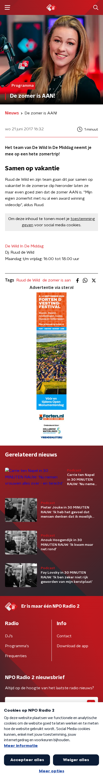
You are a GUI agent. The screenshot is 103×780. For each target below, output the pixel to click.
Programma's (17, 646)
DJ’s (9, 636)
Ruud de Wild (28, 280)
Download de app (72, 646)
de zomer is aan (56, 280)
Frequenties (16, 656)
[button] (7, 7)
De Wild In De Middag (24, 246)
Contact (64, 636)
